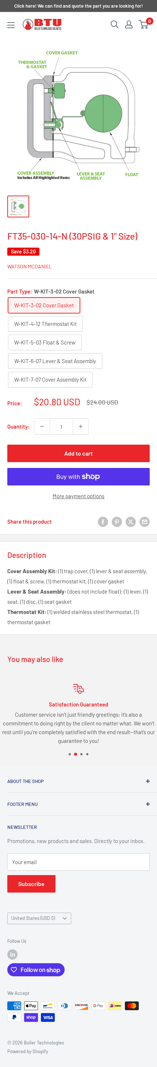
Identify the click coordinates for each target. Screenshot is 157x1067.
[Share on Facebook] (103, 521)
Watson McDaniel (29, 266)
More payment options (78, 496)
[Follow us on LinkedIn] (12, 954)
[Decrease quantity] (42, 426)
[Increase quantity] (80, 426)
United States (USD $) (33, 918)
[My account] (129, 24)
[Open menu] (11, 25)
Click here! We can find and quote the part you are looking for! (78, 6)
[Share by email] (144, 521)
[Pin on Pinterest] (117, 521)
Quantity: (18, 426)
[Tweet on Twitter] (131, 521)
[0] (143, 24)
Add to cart (78, 453)
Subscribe (31, 883)
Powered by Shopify (27, 1051)
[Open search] (115, 24)
